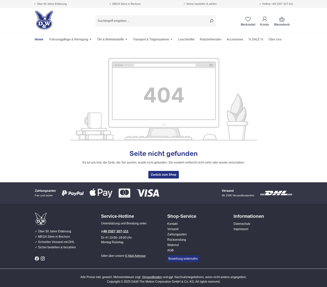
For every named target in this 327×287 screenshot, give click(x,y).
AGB (170, 250)
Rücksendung (176, 239)
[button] (196, 212)
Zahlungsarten (177, 234)
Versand (172, 229)
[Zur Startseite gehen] (54, 20)
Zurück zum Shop (163, 174)
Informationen (249, 216)
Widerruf (173, 245)
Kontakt (172, 223)
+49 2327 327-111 (114, 231)
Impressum (241, 229)
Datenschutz (242, 223)
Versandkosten (152, 277)
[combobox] (151, 20)
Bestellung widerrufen (183, 258)
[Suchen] (211, 20)
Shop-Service (181, 216)
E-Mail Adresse (135, 255)
